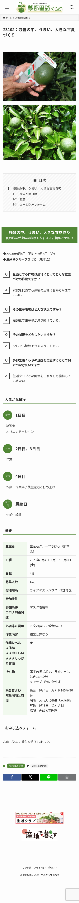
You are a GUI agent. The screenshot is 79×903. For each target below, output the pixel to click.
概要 (23, 199)
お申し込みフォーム (33, 204)
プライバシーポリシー (45, 867)
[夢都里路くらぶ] (39, 7)
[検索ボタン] (72, 7)
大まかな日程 (28, 194)
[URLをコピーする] (67, 777)
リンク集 (26, 867)
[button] (12, 777)
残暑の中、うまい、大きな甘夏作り (37, 188)
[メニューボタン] (7, 7)
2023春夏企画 (16, 765)
